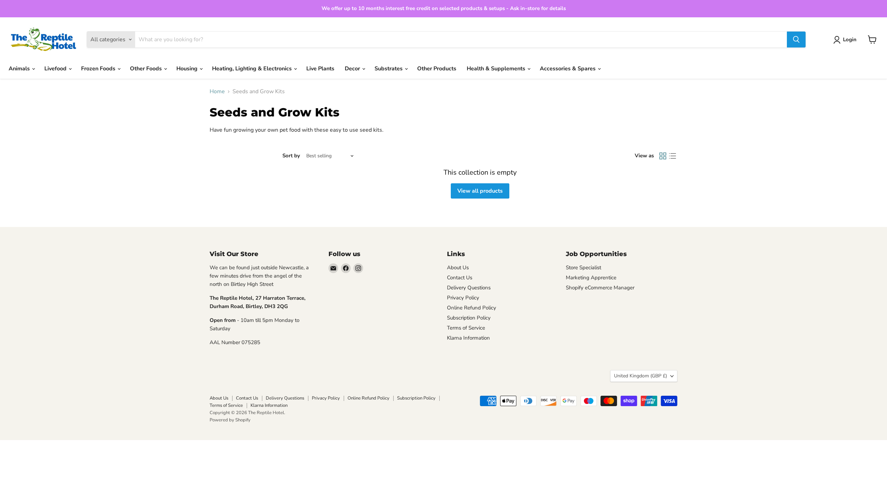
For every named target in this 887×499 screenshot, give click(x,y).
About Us (458, 267)
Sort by (291, 156)
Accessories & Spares (568, 68)
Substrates (389, 68)
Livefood (56, 68)
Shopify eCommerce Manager (600, 287)
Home (217, 91)
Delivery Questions (469, 287)
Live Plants (320, 68)
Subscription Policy (469, 317)
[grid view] (663, 156)
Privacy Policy (463, 297)
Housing (187, 68)
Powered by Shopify (230, 420)
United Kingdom (640, 376)
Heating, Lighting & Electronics (252, 68)
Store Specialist (583, 267)
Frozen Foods (99, 68)
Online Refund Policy (471, 307)
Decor (353, 68)
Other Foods (146, 68)
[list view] (672, 156)
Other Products (436, 68)
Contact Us (459, 277)
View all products (480, 191)
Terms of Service (466, 327)
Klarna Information (468, 337)
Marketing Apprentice (591, 277)
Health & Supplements (497, 68)
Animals (20, 68)
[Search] (796, 39)
